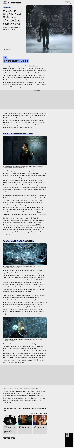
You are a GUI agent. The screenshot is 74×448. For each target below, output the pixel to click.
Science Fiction (16, 441)
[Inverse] (14, 2)
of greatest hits (18, 396)
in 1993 (33, 207)
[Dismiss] (71, 434)
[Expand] (67, 434)
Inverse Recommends (16, 60)
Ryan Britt (7, 49)
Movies (6, 441)
